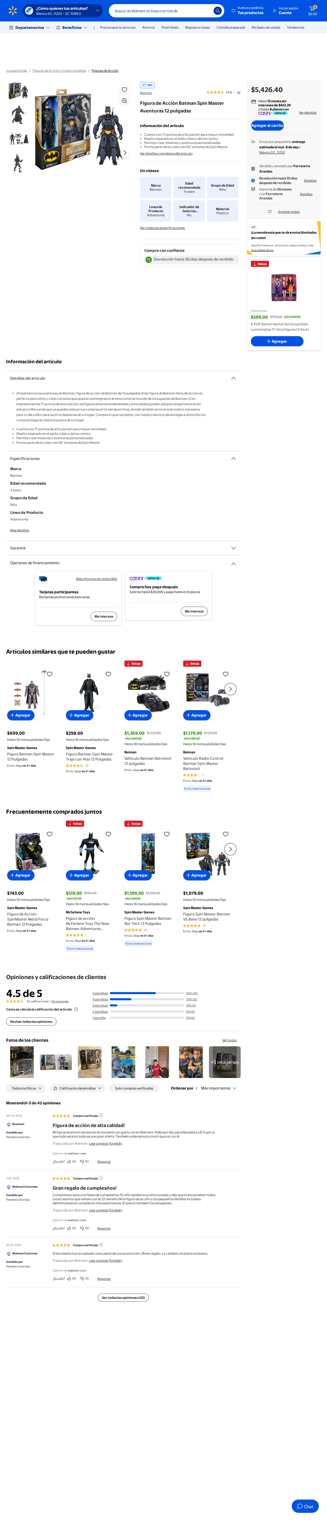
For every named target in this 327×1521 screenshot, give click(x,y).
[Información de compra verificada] (101, 1115)
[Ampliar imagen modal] (124, 100)
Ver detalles (308, 112)
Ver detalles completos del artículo (166, 153)
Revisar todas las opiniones (31, 1021)
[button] (247, 10)
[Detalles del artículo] (233, 378)
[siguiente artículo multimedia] (125, 152)
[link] (225, 1062)
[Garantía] (233, 548)
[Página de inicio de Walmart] (12, 10)
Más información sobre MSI (96, 579)
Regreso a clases (197, 27)
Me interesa (104, 616)
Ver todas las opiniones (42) (123, 1298)
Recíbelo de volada (266, 27)
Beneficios (71, 27)
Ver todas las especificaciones (162, 228)
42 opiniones (59, 1001)
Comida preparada (231, 27)
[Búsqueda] (218, 11)
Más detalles (19, 530)
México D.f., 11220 (272, 152)
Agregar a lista (289, 212)
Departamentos (29, 27)
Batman (146, 93)
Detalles (310, 180)
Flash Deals (170, 27)
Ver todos (229, 1040)
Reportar (104, 1162)
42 (238, 92)
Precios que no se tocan (118, 27)
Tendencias (295, 27)
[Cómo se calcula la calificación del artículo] (76, 1009)
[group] (223, 92)
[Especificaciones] (233, 459)
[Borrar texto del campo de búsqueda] (206, 10)
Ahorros (148, 27)
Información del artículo (34, 362)
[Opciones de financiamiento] (233, 562)
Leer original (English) (105, 1143)
